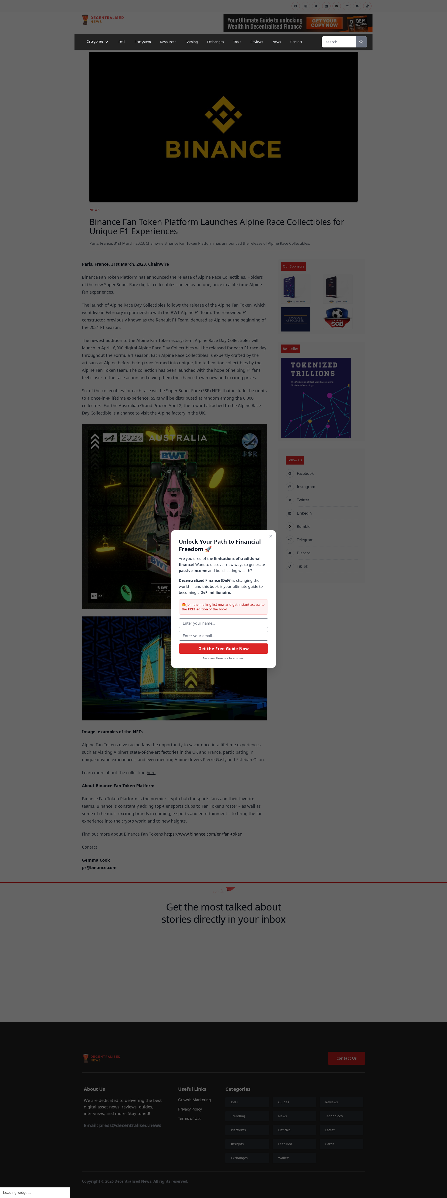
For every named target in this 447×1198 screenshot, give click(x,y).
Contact (296, 42)
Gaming (192, 42)
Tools (237, 42)
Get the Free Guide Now (223, 648)
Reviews (257, 42)
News (276, 42)
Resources (168, 42)
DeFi (122, 42)
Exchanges (215, 42)
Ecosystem (143, 42)
